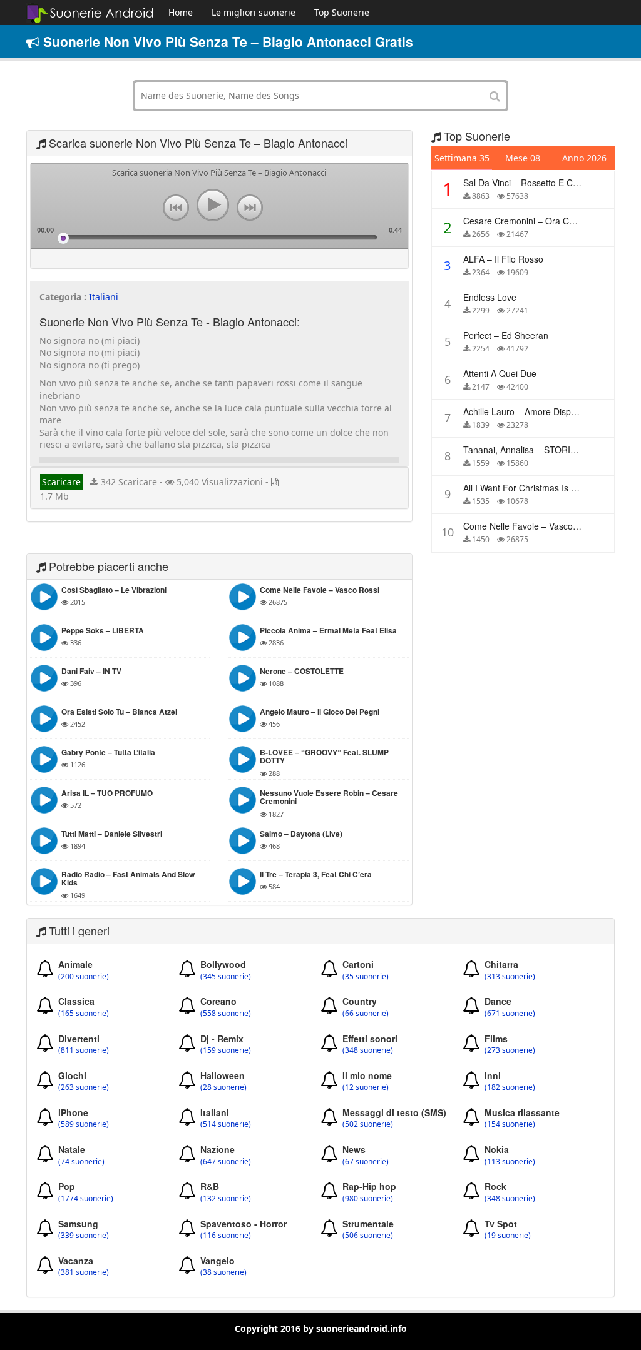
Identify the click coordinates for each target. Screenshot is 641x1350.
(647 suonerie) (225, 1162)
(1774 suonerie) (85, 1199)
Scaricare (61, 482)
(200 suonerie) (83, 977)
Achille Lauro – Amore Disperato (527, 411)
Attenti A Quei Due (499, 373)
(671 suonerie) (510, 1014)
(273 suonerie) (510, 1050)
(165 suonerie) (83, 1014)
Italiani (103, 297)
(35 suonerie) (365, 977)
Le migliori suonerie (253, 12)
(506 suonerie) (367, 1236)
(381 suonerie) (83, 1272)
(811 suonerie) (83, 1050)
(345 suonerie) (225, 977)
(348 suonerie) (367, 1050)
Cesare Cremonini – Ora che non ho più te (551, 220)
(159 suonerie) (225, 1050)
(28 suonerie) (223, 1087)
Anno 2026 (584, 158)
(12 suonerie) (365, 1087)
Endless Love (489, 297)
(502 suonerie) (367, 1124)
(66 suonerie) (365, 1014)
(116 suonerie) (225, 1236)
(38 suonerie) (223, 1272)
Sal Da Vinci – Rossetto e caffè (525, 182)
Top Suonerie (341, 12)
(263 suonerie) (83, 1087)
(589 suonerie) (83, 1124)
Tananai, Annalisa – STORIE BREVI (533, 449)
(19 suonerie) (508, 1236)
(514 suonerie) (225, 1124)
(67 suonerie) (365, 1162)
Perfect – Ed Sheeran (505, 335)
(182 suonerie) (510, 1087)
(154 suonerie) (510, 1124)
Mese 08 (522, 158)
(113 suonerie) (510, 1162)
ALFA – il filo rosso (503, 259)
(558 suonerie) (225, 1014)
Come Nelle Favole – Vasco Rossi (530, 526)
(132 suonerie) (225, 1199)
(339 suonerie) (83, 1236)
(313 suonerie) (510, 977)
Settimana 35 (462, 158)
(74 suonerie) (81, 1162)
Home (180, 12)
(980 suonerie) (367, 1199)
